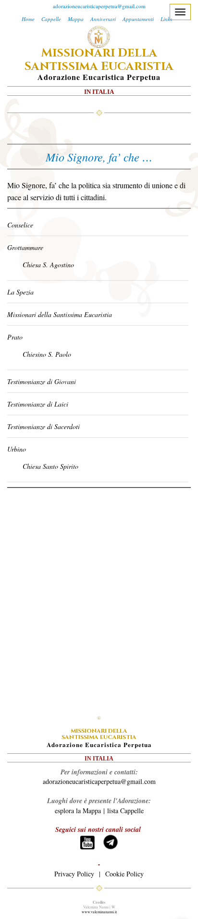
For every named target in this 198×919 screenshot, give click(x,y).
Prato (15, 336)
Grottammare (25, 247)
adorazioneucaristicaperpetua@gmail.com (99, 6)
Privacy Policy (74, 873)
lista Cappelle (125, 810)
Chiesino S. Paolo (47, 354)
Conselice (20, 224)
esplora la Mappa (78, 810)
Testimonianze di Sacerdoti (43, 426)
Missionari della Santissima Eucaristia (59, 314)
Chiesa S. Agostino (48, 264)
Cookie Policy (124, 873)
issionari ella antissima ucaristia (99, 59)
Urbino (16, 449)
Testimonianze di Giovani (41, 381)
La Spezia (20, 291)
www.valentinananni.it (99, 911)
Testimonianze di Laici (37, 403)
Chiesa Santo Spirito (50, 466)
